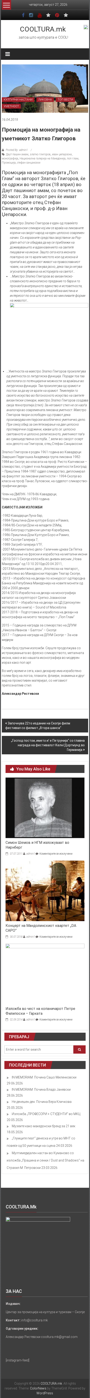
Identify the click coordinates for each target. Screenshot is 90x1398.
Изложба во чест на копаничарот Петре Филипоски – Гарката (40, 1011)
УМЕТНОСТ (11, 106)
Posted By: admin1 (16, 150)
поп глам (72, 158)
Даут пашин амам (17, 154)
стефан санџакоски (28, 162)
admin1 (30, 853)
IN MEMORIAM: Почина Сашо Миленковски (44, 1077)
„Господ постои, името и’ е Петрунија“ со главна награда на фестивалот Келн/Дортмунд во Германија (48, 745)
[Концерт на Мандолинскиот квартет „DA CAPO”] (45, 890)
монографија (10, 158)
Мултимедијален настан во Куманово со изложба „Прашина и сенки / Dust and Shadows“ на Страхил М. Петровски (45, 1160)
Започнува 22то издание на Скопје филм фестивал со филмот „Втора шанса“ (37, 725)
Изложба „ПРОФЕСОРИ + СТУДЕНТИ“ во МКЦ (46, 1114)
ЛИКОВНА (45, 99)
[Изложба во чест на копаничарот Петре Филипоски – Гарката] (45, 973)
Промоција (9, 162)
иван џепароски (62, 154)
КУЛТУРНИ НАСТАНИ (18, 99)
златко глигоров (40, 154)
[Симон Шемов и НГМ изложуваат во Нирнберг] (45, 808)
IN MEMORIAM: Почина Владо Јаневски (41, 1089)
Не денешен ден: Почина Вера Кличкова (42, 1102)
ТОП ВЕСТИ (65, 99)
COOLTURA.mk (43, 29)
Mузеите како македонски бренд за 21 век (43, 1126)
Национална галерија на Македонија (43, 158)
